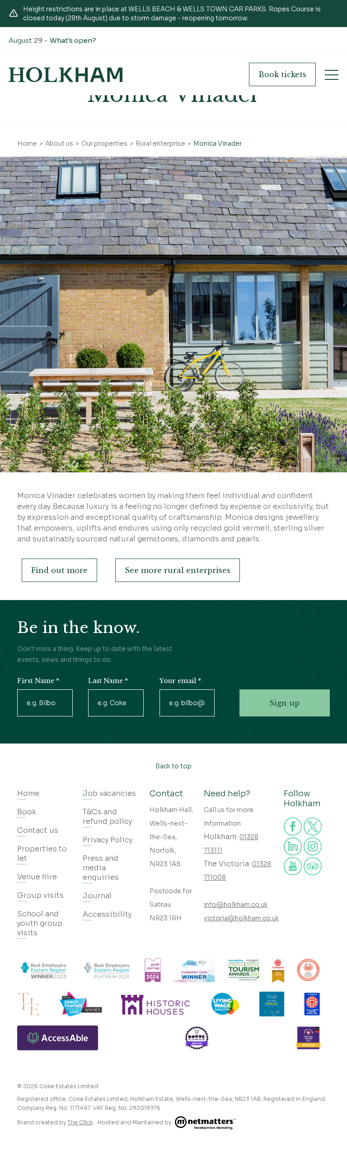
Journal (97, 896)
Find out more (59, 570)
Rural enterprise (160, 143)
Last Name (108, 681)
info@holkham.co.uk (235, 905)
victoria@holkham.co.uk (241, 918)
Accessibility (107, 914)
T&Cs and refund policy (107, 816)
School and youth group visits (39, 923)
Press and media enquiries (101, 868)
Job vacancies (109, 793)
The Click (80, 1122)
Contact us (37, 830)
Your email (180, 681)
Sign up (284, 702)
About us (59, 143)
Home (27, 143)
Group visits (40, 895)
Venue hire (37, 877)
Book (282, 74)
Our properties (104, 143)
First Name (38, 681)
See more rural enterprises (177, 570)
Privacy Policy (107, 840)
